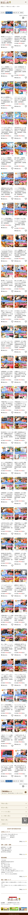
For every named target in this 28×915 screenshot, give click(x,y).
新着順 (21, 12)
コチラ (14, 869)
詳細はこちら (22, 841)
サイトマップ (16, 904)
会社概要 (3, 902)
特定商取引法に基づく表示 (13, 902)
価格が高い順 (16, 12)
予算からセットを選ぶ (10, 6)
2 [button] (24, 17)
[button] (26, 18)
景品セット (3, 6)
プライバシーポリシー (6, 904)
